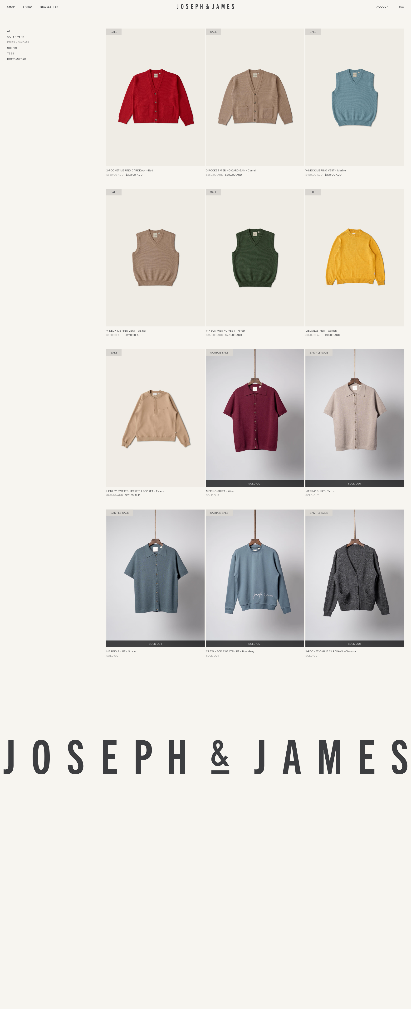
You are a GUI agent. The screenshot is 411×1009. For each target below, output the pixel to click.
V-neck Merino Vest (325, 170)
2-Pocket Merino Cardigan (129, 170)
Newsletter (49, 6)
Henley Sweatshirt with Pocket (135, 491)
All (9, 31)
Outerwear (15, 37)
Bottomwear (16, 59)
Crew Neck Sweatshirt (230, 651)
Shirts (12, 48)
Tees (10, 53)
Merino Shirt (220, 491)
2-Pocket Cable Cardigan (331, 651)
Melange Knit (321, 330)
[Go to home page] (205, 7)
